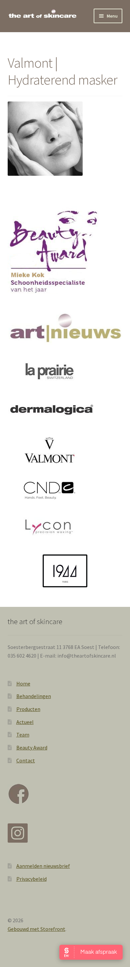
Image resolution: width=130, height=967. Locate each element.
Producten (28, 709)
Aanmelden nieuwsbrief (43, 866)
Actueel (25, 722)
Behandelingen (33, 696)
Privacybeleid (31, 878)
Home (23, 683)
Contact (25, 760)
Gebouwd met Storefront (36, 929)
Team (22, 734)
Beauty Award (31, 747)
